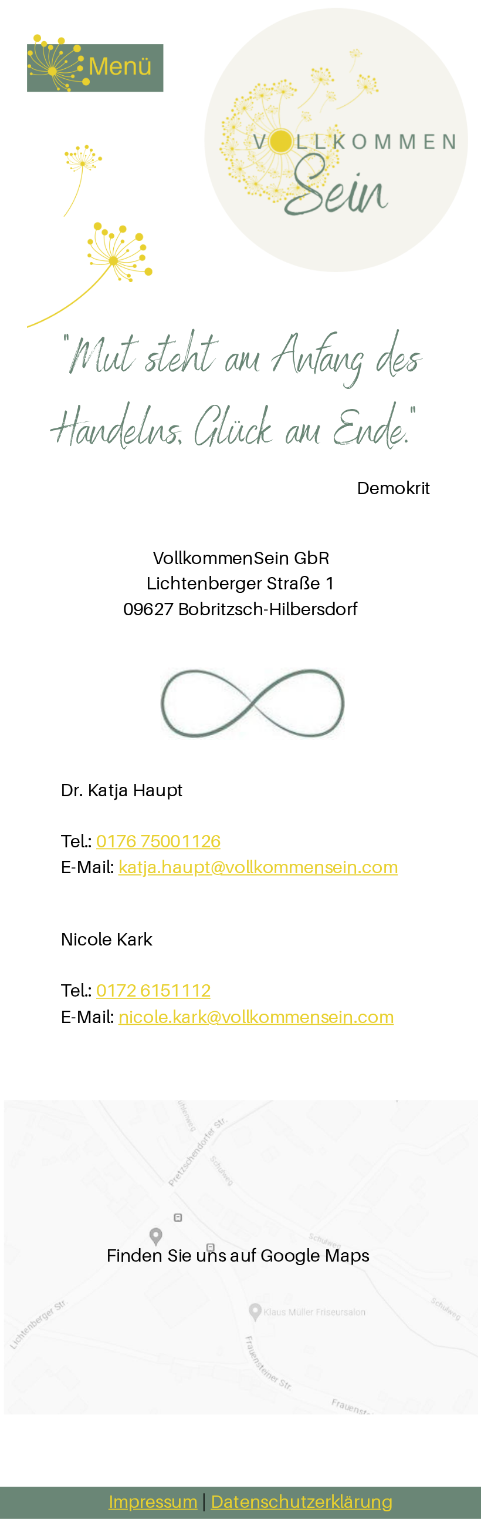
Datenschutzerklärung (302, 1500)
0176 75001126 (158, 840)
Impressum (153, 1500)
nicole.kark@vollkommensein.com (256, 1016)
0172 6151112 (153, 990)
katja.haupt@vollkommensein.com (258, 867)
